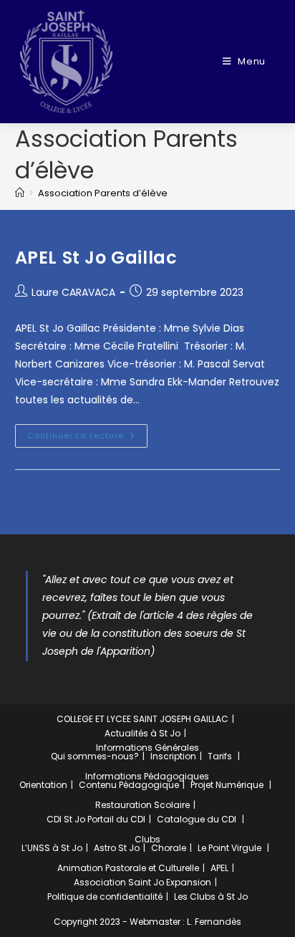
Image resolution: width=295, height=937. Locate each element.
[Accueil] (19, 193)
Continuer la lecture (87, 432)
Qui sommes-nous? (95, 756)
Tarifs (220, 756)
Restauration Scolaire (142, 805)
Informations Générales (147, 747)
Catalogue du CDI (196, 819)
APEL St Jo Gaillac (96, 257)
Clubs (147, 839)
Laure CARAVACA (73, 292)
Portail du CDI (116, 819)
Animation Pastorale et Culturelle (128, 868)
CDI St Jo (66, 819)
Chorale (168, 848)
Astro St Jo (117, 848)
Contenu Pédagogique (129, 785)
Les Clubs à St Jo (211, 896)
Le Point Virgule (229, 848)
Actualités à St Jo (142, 733)
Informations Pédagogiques (147, 776)
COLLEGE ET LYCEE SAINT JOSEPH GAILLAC (142, 719)
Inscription (173, 756)
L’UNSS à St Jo (51, 848)
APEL (219, 868)
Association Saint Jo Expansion (142, 882)
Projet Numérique (226, 785)
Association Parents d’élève (103, 193)
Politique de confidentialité (105, 896)
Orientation (43, 785)
